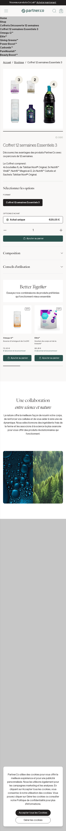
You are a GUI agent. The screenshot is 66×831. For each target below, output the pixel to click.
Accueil (7, 62)
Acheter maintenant (46, 3)
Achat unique (17, 220)
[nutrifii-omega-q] (17, 319)
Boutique (19, 62)
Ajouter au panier (35, 239)
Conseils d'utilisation (16, 267)
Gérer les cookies (33, 820)
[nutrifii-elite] (49, 319)
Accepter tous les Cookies (33, 813)
